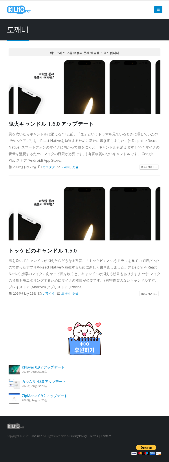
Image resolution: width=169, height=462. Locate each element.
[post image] (84, 87)
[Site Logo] (19, 9)
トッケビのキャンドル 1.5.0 (43, 250)
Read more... (149, 166)
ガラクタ (49, 167)
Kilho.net (36, 436)
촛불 (75, 167)
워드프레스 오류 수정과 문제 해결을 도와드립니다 (84, 53)
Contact (106, 436)
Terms (94, 436)
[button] (158, 9)
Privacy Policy (78, 436)
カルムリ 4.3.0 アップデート (44, 381)
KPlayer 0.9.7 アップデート (43, 367)
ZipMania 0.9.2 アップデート (45, 395)
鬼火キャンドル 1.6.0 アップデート (51, 123)
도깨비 (65, 167)
